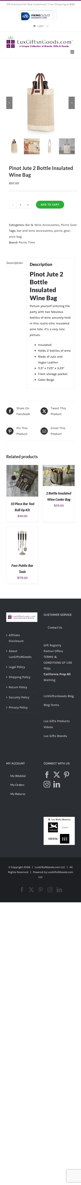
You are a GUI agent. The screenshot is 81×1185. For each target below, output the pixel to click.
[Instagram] (47, 784)
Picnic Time (27, 242)
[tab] (15, 263)
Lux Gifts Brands (55, 736)
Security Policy (19, 697)
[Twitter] (56, 774)
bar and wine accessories (35, 230)
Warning (49, 680)
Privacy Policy (18, 707)
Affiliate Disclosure (16, 638)
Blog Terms (51, 705)
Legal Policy (17, 667)
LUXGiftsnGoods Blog (59, 696)
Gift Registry (52, 645)
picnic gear (62, 230)
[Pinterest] (66, 774)
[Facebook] (47, 774)
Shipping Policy (19, 677)
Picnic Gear (69, 225)
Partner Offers (53, 651)
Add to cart (50, 204)
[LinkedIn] (56, 784)
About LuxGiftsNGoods (20, 654)
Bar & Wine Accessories (42, 225)
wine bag (15, 236)
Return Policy (18, 687)
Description (14, 263)
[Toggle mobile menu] (72, 52)
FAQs (47, 668)
